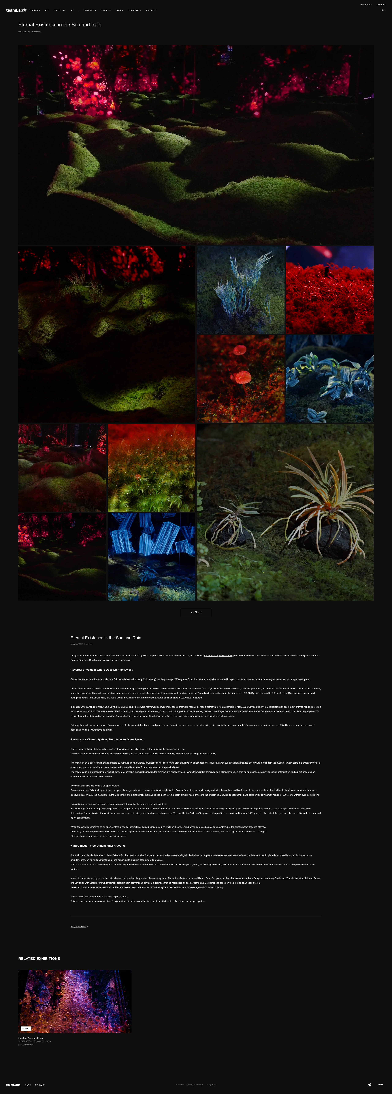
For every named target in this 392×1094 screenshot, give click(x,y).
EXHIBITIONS (90, 10)
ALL (72, 10)
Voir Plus (195, 612)
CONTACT (381, 5)
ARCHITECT (151, 10)
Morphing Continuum (274, 878)
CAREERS (40, 1085)
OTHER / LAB (60, 10)
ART (47, 10)
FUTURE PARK (134, 10)
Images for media (78, 926)
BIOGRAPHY (366, 5)
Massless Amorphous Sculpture (247, 878)
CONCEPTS (106, 10)
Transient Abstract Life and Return (303, 878)
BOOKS (119, 10)
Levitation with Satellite (86, 882)
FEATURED (35, 10)
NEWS (28, 1085)
